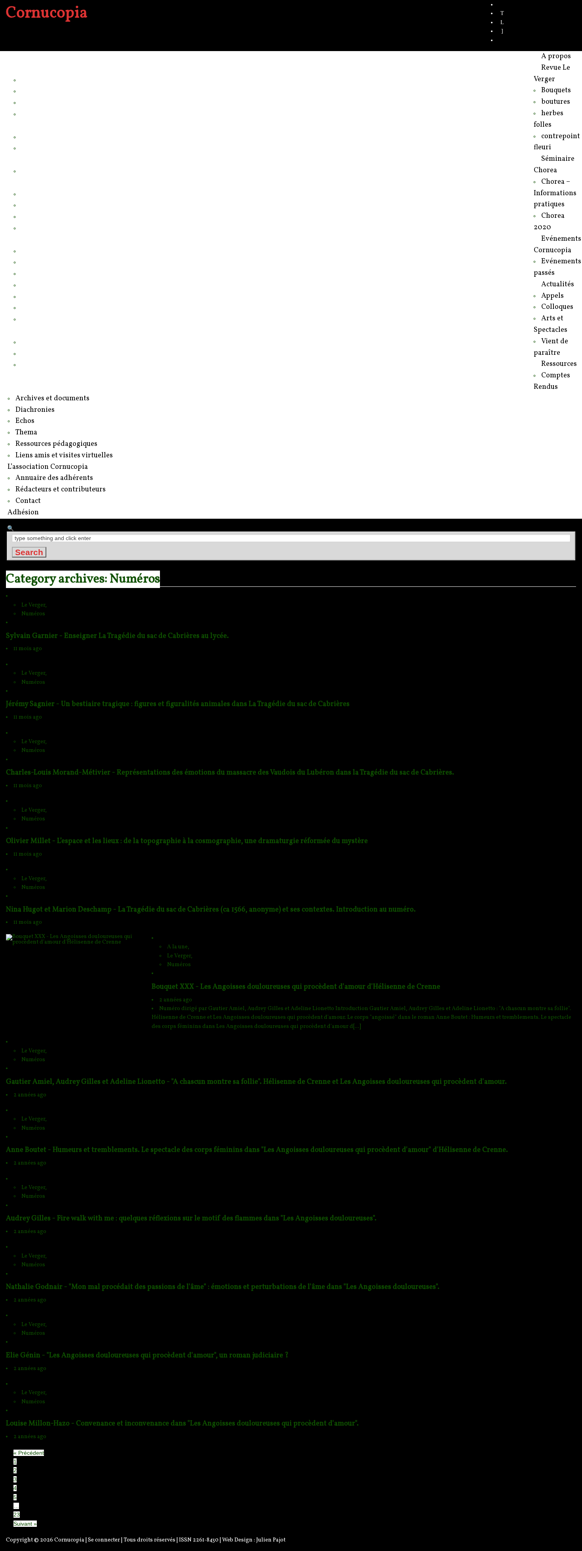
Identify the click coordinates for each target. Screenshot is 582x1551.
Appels (32, 194)
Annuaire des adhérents (59, 342)
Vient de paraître (47, 228)
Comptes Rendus (48, 251)
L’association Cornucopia (53, 330)
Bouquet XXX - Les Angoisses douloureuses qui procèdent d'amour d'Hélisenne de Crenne (296, 987)
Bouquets (36, 80)
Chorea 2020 (42, 148)
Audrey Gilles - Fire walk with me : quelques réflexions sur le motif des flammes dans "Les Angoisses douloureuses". (191, 1219)
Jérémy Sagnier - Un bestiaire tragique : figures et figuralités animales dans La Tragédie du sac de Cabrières (178, 704)
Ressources (32, 239)
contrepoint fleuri (47, 114)
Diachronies (40, 273)
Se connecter (104, 1540)
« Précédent (28, 1453)
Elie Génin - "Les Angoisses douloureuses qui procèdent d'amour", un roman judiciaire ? (147, 1356)
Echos (31, 285)
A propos (27, 57)
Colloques (37, 205)
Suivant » (25, 1524)
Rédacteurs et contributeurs (65, 353)
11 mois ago (27, 649)
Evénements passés (53, 171)
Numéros (33, 614)
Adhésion (28, 376)
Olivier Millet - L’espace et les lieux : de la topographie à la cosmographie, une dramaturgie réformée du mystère (187, 841)
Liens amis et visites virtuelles (68, 319)
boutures (35, 91)
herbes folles (41, 102)
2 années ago (175, 1000)
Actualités (28, 182)
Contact (33, 364)
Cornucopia (69, 1540)
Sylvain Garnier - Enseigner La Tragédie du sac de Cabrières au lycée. (117, 636)
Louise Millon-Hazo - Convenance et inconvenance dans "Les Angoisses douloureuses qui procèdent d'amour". (182, 1424)
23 (16, 1514)
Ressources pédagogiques (63, 307)
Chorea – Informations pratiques (72, 137)
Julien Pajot (270, 1540)
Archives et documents (57, 262)
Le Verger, (34, 605)
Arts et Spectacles (50, 216)
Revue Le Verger (40, 68)
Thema (32, 296)
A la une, (178, 947)
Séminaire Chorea (42, 125)
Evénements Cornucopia (52, 159)
